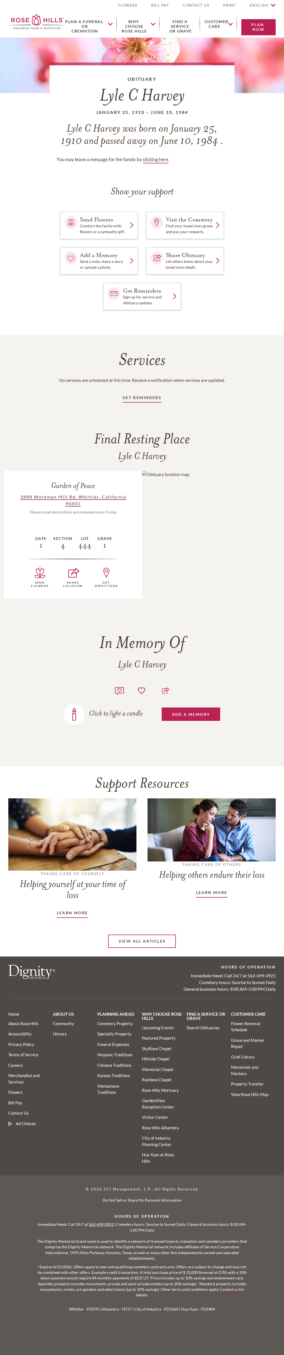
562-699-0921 (261, 975)
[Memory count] (119, 690)
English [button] (259, 5)
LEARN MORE (72, 912)
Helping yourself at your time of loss (72, 886)
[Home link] (36, 21)
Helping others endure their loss (212, 871)
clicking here (155, 159)
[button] (229, 7)
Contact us (229, 1289)
